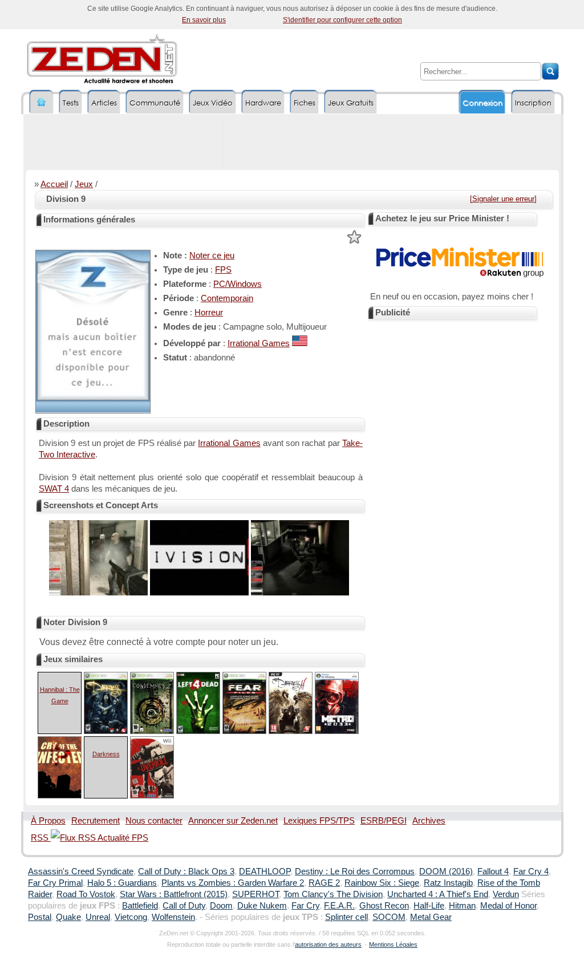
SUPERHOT (255, 894)
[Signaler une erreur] (503, 198)
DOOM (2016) (446, 871)
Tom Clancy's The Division (333, 894)
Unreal (98, 917)
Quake (68, 917)
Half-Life (428, 905)
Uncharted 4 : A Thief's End (437, 894)
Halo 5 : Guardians (122, 882)
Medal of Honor (508, 905)
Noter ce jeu (211, 255)
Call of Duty (184, 905)
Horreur (208, 312)
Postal (39, 917)
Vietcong (131, 917)
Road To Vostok (85, 894)
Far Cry (305, 905)
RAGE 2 (324, 882)
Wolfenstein (173, 917)
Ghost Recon (384, 905)
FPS (223, 269)
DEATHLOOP (264, 871)
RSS (41, 837)
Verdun (506, 894)
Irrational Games (259, 343)
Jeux (84, 184)
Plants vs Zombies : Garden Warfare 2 (232, 882)
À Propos (48, 820)
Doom (221, 905)
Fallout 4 (493, 871)
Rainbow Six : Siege (381, 882)
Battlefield (140, 905)
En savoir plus (204, 20)
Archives (428, 820)
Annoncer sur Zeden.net (233, 820)
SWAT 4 (54, 488)
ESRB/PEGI (383, 820)
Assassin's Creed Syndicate (80, 871)
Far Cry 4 (531, 871)
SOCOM (388, 917)
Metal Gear (431, 917)
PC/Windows (237, 284)
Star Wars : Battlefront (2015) (174, 894)
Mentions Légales (393, 944)
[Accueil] (41, 102)
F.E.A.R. (339, 905)
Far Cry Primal (55, 882)
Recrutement (95, 820)
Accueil (54, 184)
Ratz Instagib (448, 882)
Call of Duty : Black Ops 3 (186, 871)
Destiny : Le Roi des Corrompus (355, 871)
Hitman (462, 905)
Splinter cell (346, 917)
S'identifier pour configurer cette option (342, 20)
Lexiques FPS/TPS (319, 820)
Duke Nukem (262, 905)
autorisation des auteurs (328, 944)
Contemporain (227, 298)
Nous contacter (153, 820)
